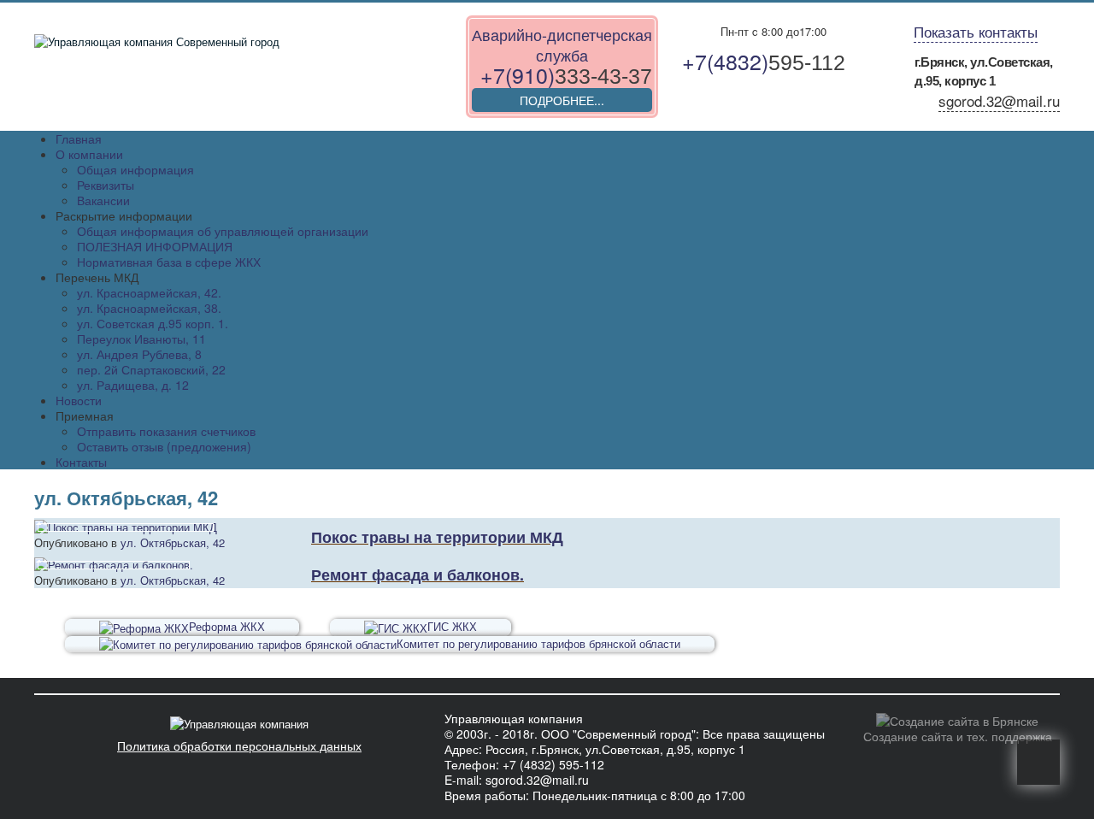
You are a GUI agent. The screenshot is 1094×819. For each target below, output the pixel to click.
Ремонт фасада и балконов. (417, 574)
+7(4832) (763, 60)
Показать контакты (976, 31)
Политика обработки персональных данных (239, 745)
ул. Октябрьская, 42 (173, 542)
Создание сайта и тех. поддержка (957, 736)
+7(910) (566, 74)
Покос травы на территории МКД (437, 537)
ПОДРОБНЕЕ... (562, 100)
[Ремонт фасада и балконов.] (113, 563)
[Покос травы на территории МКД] (125, 525)
